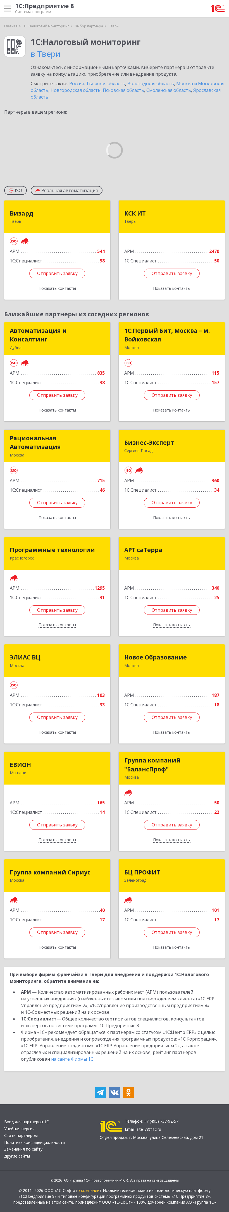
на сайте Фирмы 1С (72, 1059)
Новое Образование (155, 657)
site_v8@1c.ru (149, 1129)
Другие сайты (17, 1156)
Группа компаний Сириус (50, 872)
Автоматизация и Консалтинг (38, 335)
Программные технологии (52, 550)
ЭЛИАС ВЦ (25, 657)
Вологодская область (150, 83)
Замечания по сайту (23, 1149)
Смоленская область (168, 90)
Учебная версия (19, 1128)
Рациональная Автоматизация (35, 442)
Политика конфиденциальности (34, 1142)
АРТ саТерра (143, 550)
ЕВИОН (20, 765)
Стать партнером (21, 1135)
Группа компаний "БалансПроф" (152, 764)
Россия (76, 83)
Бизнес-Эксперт (149, 442)
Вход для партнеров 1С (26, 1121)
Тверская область (105, 83)
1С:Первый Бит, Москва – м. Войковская (167, 335)
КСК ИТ (135, 213)
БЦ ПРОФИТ (142, 872)
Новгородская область (76, 90)
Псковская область (123, 90)
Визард (21, 213)
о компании (88, 1190)
